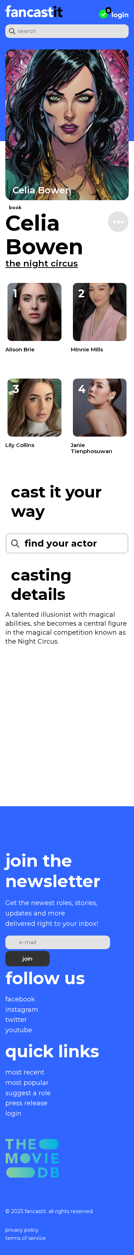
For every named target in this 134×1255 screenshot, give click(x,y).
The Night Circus (41, 264)
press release (26, 1103)
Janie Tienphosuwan (91, 448)
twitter (16, 1020)
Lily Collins (19, 445)
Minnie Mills (87, 349)
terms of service (25, 1238)
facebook (20, 999)
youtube (18, 1030)
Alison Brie (20, 349)
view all (22, 335)
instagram (21, 1010)
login (120, 15)
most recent (24, 1072)
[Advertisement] (67, 725)
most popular (27, 1083)
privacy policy (22, 1230)
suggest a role (28, 1093)
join (28, 958)
